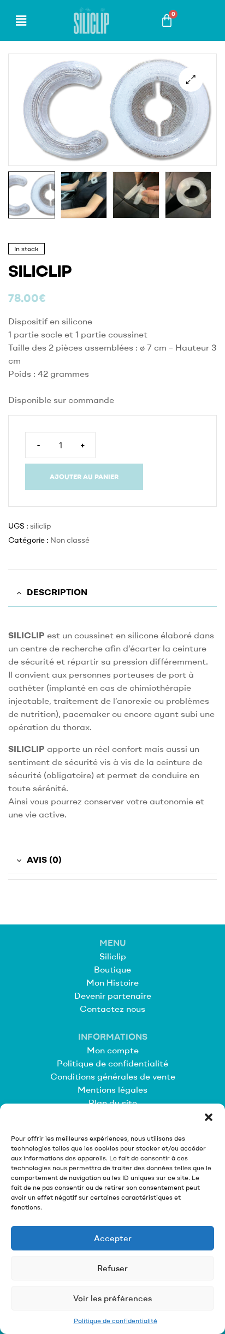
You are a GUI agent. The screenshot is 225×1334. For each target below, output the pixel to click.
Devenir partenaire (112, 995)
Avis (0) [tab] (44, 859)
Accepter (113, 1238)
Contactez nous (112, 1008)
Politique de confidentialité (115, 1321)
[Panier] (166, 20)
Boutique (112, 969)
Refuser (112, 1268)
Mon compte (113, 1050)
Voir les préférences (112, 1298)
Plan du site (112, 1102)
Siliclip (112, 956)
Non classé (70, 540)
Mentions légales (112, 1089)
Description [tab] (57, 591)
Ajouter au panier (84, 476)
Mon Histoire (112, 982)
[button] (208, 1117)
